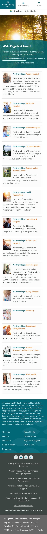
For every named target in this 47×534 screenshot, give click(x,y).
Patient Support (30, 436)
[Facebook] (16, 457)
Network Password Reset (17, 478)
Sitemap (11, 463)
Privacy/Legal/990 (23, 473)
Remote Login (23, 481)
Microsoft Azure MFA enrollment (23, 493)
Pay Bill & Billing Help (32, 440)
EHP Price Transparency (23, 505)
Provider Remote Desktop (17, 486)
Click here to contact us (14, 58)
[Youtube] (21, 457)
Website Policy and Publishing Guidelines (27, 464)
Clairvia (32, 486)
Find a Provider (8, 445)
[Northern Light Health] (23, 11)
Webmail (36, 478)
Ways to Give (29, 445)
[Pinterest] (26, 457)
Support (23, 488)
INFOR (37, 486)
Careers (5, 436)
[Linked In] (31, 457)
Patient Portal (29, 432)
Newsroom (6, 449)
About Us (6, 432)
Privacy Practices (16, 471)
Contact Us (6, 440)
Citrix (30, 478)
